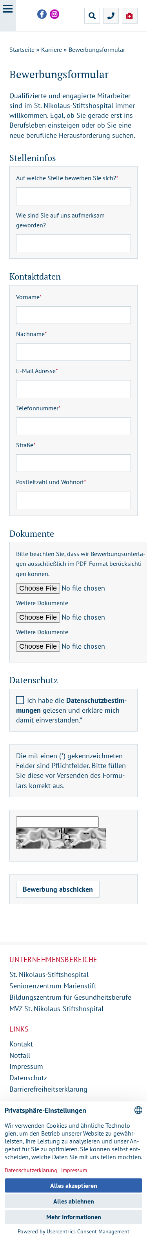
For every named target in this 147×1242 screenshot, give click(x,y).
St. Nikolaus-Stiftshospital (49, 974)
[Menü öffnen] (8, 15)
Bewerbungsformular (97, 49)
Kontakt (21, 1043)
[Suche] (92, 16)
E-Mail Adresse (37, 371)
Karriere (51, 49)
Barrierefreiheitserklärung (48, 1089)
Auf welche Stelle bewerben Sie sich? (67, 178)
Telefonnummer (38, 408)
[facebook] (42, 14)
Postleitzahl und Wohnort (51, 482)
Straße (26, 445)
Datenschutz (28, 1077)
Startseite (21, 49)
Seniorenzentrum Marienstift (52, 985)
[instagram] (54, 14)
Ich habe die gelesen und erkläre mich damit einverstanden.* (71, 710)
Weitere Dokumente (42, 603)
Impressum (26, 1066)
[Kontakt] (111, 16)
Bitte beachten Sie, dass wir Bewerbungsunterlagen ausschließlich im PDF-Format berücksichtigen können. (80, 563)
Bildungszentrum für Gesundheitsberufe (70, 997)
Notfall (19, 1055)
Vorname (29, 297)
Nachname (31, 334)
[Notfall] (130, 16)
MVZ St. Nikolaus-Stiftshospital (56, 1008)
